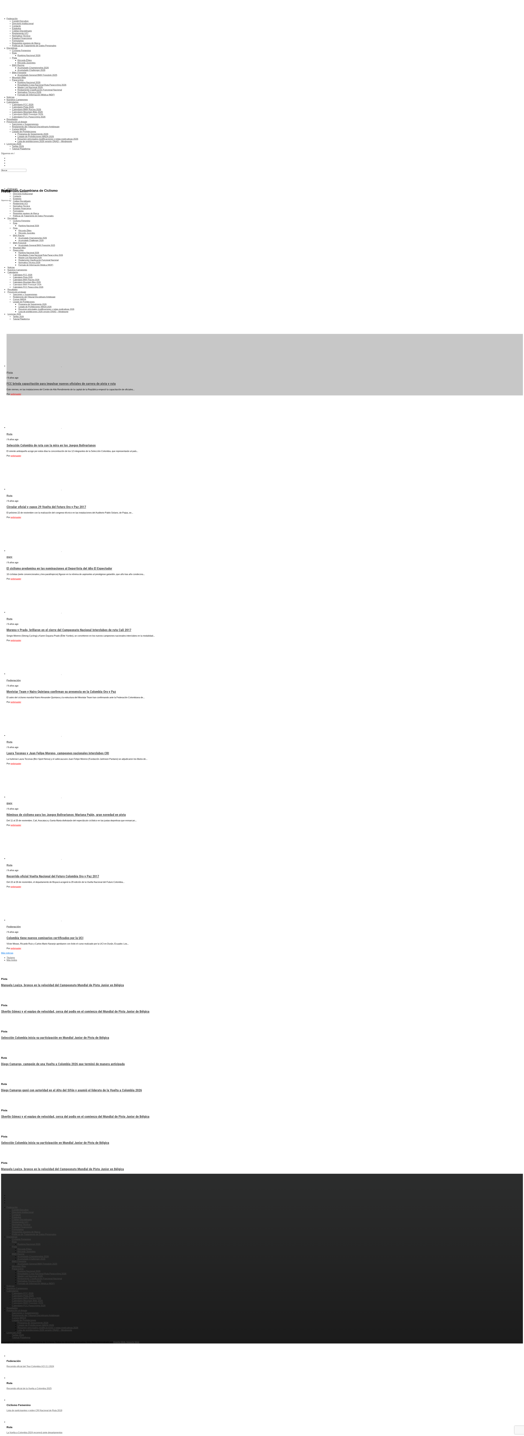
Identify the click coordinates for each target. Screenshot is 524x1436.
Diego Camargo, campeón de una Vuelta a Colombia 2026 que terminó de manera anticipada (63, 1064)
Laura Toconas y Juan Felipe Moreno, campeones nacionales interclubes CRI (58, 753)
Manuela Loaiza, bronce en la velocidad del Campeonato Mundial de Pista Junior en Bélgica (62, 985)
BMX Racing (18, 65)
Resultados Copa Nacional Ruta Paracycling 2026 (41, 85)
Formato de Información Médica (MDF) (36, 95)
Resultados (12, 119)
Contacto (16, 26)
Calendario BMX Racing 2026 (26, 109)
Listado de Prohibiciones (24, 131)
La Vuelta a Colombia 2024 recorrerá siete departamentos (34, 1432)
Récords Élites (24, 60)
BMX (9, 557)
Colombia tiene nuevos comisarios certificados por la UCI (45, 938)
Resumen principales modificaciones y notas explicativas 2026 (47, 139)
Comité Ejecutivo (20, 21)
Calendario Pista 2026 (23, 107)
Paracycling (17, 80)
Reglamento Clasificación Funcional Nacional (39, 90)
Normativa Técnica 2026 (29, 92)
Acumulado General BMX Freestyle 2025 (37, 75)
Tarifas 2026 (18, 146)
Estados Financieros (22, 38)
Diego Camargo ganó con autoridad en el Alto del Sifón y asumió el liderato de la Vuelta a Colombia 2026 (71, 1090)
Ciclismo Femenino (21, 50)
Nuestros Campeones (17, 100)
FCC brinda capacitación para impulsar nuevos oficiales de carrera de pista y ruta (61, 384)
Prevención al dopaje (17, 122)
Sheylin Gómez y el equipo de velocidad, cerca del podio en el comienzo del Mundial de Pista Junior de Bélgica (75, 1011)
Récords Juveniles (26, 63)
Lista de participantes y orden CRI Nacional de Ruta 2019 (34, 1410)
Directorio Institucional (23, 23)
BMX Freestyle (19, 72)
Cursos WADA (19, 129)
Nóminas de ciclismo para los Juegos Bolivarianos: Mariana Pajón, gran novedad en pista (66, 815)
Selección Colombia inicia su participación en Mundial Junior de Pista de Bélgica (55, 1038)
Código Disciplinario (22, 31)
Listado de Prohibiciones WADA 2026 (35, 136)
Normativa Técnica (21, 36)
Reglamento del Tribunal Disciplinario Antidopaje (35, 127)
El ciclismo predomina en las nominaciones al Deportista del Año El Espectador (59, 568)
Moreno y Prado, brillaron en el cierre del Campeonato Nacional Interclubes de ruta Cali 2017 (69, 630)
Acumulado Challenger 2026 (31, 70)
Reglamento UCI (20, 33)
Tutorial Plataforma (21, 149)
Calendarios (12, 102)
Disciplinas (12, 48)
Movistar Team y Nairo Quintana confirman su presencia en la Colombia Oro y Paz (61, 692)
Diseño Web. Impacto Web (126, 1342)
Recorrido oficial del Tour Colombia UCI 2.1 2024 (30, 1366)
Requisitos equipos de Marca (26, 43)
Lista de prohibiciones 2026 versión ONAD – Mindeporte (44, 141)
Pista (14, 58)
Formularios (18, 41)
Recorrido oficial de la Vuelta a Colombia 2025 (29, 1388)
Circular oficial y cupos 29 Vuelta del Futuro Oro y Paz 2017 (46, 507)
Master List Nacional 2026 (30, 87)
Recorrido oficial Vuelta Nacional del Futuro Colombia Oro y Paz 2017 (53, 876)
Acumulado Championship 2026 (33, 68)
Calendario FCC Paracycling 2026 (28, 117)
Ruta (14, 53)
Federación (12, 18)
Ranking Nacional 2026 (28, 55)
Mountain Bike (19, 77)
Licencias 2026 (14, 144)
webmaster (16, 394)
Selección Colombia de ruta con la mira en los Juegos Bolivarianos (51, 445)
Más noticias (7, 953)
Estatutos (16, 28)
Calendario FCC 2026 (22, 104)
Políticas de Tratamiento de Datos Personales (34, 45)
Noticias (10, 97)
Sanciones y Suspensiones (25, 124)
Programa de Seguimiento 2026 (32, 134)
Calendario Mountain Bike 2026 (27, 112)
